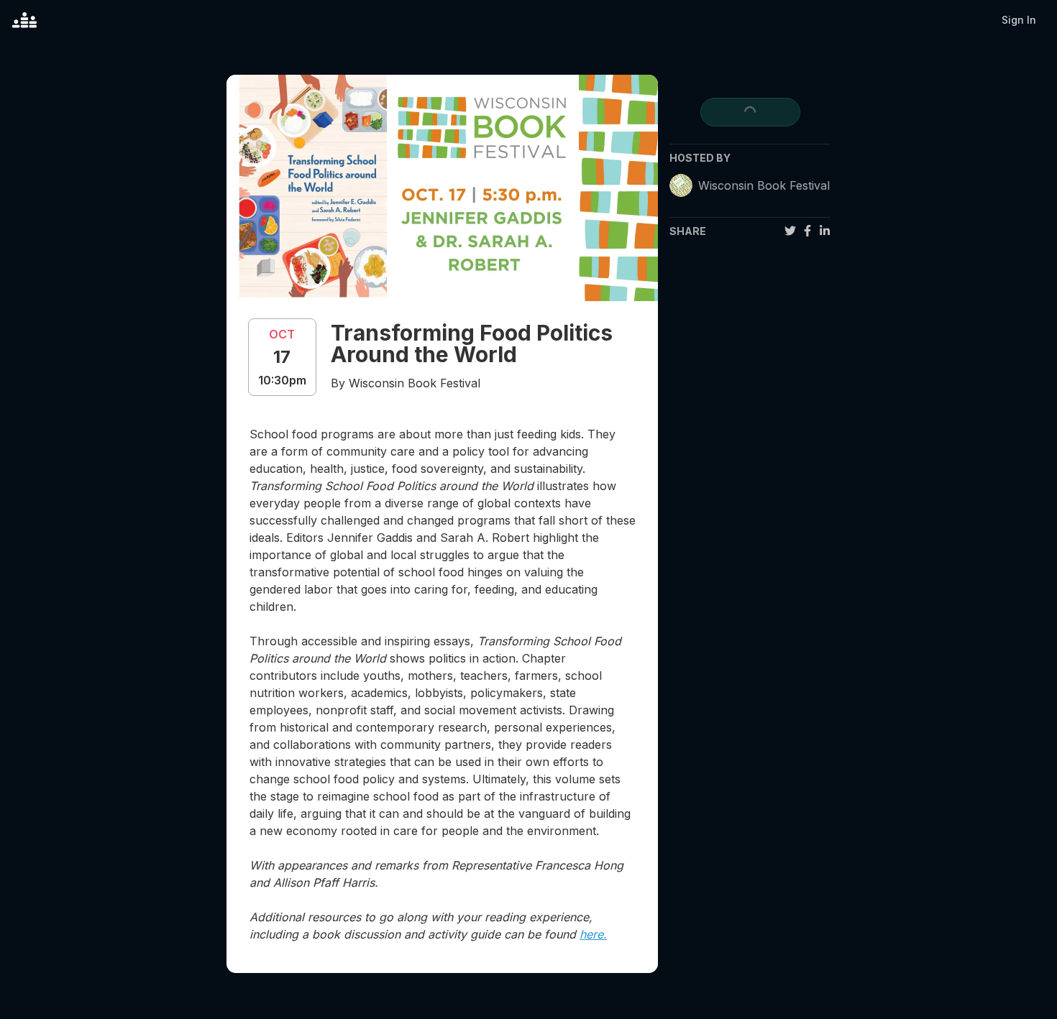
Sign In (1019, 20)
